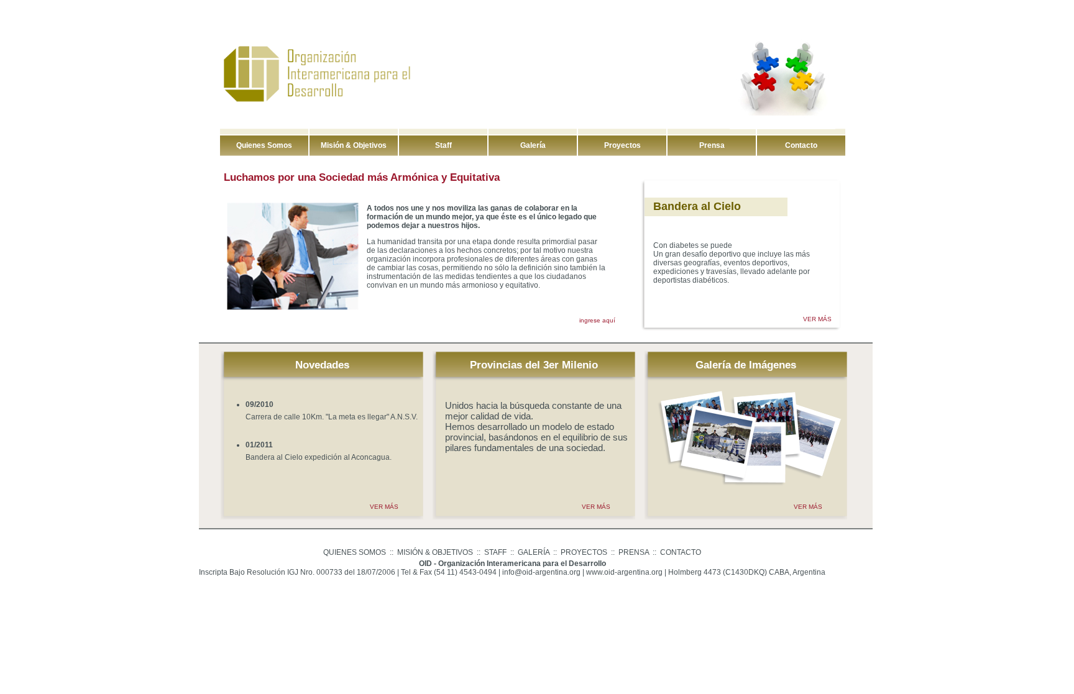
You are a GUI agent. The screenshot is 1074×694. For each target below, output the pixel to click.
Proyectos (622, 145)
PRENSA (633, 552)
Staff (443, 145)
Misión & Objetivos (354, 145)
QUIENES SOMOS (354, 552)
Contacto (801, 145)
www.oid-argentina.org (624, 572)
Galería (533, 145)
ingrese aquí (597, 320)
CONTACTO (680, 552)
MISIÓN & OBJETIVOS (435, 552)
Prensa (712, 145)
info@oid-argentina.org (541, 572)
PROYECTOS (584, 552)
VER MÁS (817, 319)
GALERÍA (533, 552)
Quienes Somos (264, 145)
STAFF (495, 552)
